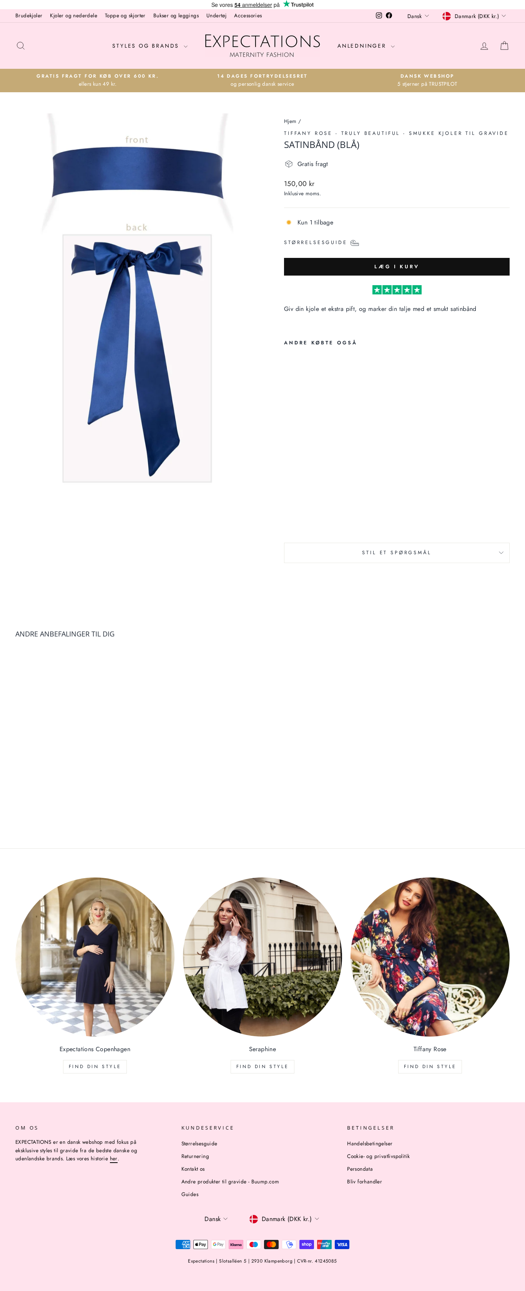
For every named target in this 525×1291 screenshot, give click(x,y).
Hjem (290, 121)
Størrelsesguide (199, 1143)
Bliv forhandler (364, 1181)
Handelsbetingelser (369, 1143)
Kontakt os (193, 1169)
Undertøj (216, 15)
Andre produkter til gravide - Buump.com (230, 1181)
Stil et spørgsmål (396, 552)
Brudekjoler (28, 15)
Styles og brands (147, 46)
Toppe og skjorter (125, 15)
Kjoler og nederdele (73, 15)
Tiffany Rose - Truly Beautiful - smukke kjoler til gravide (396, 133)
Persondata (360, 1169)
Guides (189, 1194)
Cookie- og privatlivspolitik (378, 1156)
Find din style (95, 1066)
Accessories (248, 15)
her (114, 1158)
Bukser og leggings (176, 15)
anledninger (363, 46)
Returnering (195, 1156)
